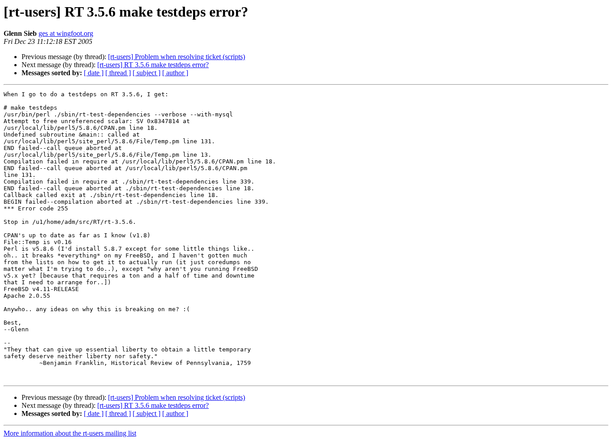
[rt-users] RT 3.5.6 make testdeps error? (153, 65)
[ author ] (175, 73)
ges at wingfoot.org (66, 33)
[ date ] (93, 73)
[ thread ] (118, 73)
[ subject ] (146, 73)
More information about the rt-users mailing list (70, 433)
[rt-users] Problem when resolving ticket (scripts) (176, 56)
